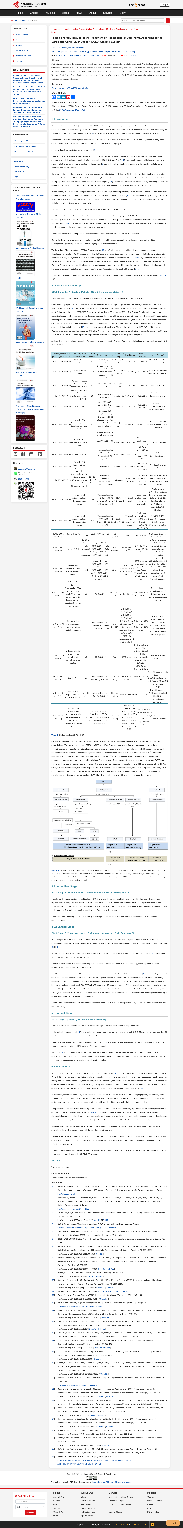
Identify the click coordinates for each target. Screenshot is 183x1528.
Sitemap (56, 1508)
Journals (50, 13)
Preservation (152, 1504)
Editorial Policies (88, 1501)
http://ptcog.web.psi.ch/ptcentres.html (113, 1291)
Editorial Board (22, 50)
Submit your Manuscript (99, 1525)
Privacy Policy (153, 1512)
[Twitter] (15, 454)
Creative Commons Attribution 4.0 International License (112, 1482)
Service (113, 1493)
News (79, 13)
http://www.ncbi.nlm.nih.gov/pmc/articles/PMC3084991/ (80, 1306)
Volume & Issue (115, 1512)
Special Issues (87, 1516)
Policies (151, 1493)
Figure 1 (137, 258)
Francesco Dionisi (59, 48)
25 (115, 1073)
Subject (56, 1501)
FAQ (16, 177)
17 (105, 903)
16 (83, 327)
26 (53, 1438)
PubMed (106, 1220)
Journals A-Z (58, 1497)
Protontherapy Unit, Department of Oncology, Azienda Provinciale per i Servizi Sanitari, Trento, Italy (93, 51)
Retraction (151, 1508)
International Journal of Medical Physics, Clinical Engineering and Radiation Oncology (87, 29)
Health (18, 278)
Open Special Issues (23, 141)
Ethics (83, 1497)
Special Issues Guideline (25, 152)
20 (135, 964)
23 (105, 1042)
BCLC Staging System (80, 88)
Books (65, 13)
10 (94, 203)
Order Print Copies (117, 1501)
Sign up (80, 1525)
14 (63, 305)
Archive (19, 45)
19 (57, 947)
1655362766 (23, 479)
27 (120, 1073)
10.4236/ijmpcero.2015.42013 (68, 55)
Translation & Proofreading (120, 1504)
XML (98, 55)
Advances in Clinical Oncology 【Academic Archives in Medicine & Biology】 (30, 409)
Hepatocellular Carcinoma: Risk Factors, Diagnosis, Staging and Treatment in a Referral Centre (28, 109)
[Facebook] (23, 454)
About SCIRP (88, 1493)
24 (62, 1052)
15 (72, 308)
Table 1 (67, 223)
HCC (68, 88)
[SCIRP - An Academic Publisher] (29, 4)
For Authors (86, 1504)
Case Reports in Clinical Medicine (30, 342)
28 (142, 1088)
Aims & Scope (22, 34)
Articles (34, 13)
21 (144, 974)
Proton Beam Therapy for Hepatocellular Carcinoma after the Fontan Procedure (29, 100)
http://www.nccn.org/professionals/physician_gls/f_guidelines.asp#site (86, 1228)
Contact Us (19, 172)
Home (19, 13)
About (92, 13)
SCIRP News (122, 1525)
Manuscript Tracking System (121, 1497)
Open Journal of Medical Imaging (30, 248)
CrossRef (97, 1220)
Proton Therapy (58, 88)
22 (128, 985)
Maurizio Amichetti (76, 48)
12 (103, 250)
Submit (123, 13)
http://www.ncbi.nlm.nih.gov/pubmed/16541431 (77, 1385)
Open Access (152, 1497)
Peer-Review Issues (89, 1508)
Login (165, 4)
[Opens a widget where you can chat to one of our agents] (173, 1523)
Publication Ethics (154, 1501)
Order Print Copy (21, 167)
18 (53, 947)
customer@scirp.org (26, 469)
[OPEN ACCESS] (137, 4)
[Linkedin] (31, 454)
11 (127, 209)
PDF (85, 55)
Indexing (20, 61)
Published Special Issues (26, 146)
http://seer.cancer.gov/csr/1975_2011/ (73, 1209)
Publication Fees (23, 56)
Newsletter (18, 161)
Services (107, 13)
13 (138, 269)
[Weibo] (40, 454)
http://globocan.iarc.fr (66, 1194)
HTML (91, 55)
